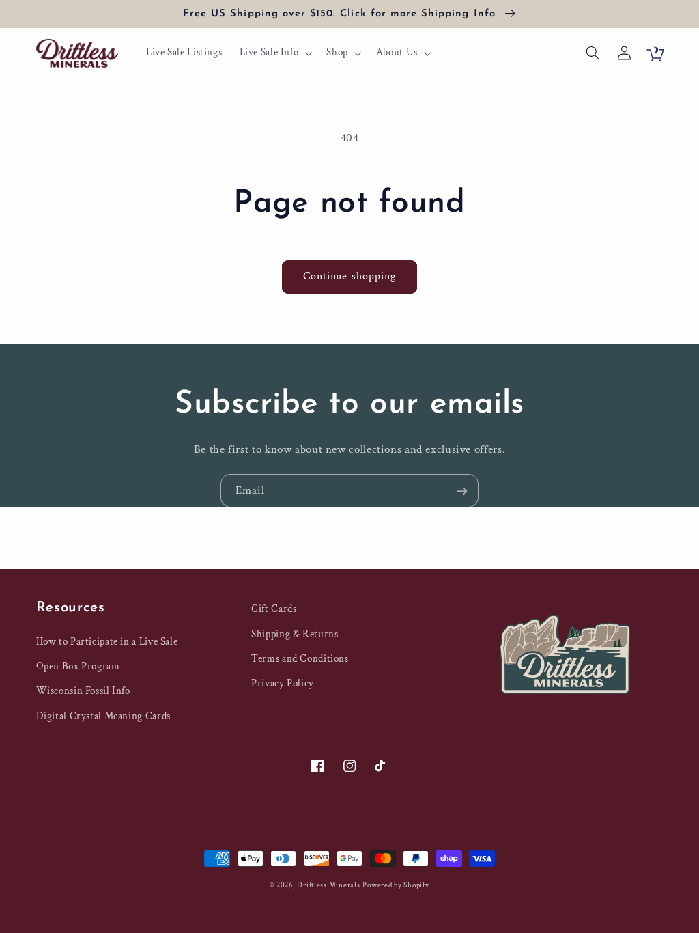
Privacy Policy (282, 683)
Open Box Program (78, 666)
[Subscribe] (462, 490)
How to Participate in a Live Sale (107, 641)
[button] (274, 53)
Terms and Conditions (300, 658)
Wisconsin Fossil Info (83, 690)
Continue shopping (349, 276)
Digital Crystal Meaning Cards (103, 716)
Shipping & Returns (294, 634)
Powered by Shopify (395, 885)
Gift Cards (273, 608)
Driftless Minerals (328, 885)
